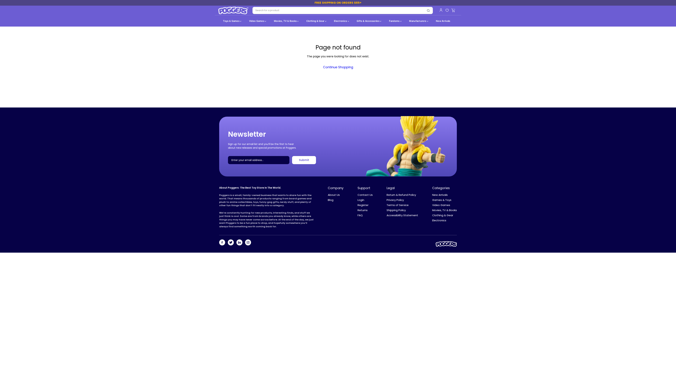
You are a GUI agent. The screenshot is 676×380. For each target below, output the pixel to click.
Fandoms (394, 21)
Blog (330, 200)
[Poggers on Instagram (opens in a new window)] (248, 242)
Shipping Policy (396, 210)
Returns (363, 210)
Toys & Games (231, 21)
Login (361, 200)
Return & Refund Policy (401, 195)
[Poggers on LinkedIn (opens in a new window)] (239, 242)
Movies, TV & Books (285, 21)
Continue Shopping (338, 67)
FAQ (360, 215)
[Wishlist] (447, 10)
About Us (334, 195)
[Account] (441, 10)
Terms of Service (398, 205)
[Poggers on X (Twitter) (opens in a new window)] (231, 242)
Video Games (257, 21)
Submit (304, 160)
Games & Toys (441, 200)
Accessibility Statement (402, 215)
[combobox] (338, 10)
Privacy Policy (395, 200)
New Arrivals (443, 21)
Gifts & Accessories (368, 21)
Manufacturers (418, 21)
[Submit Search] (428, 10)
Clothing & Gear (315, 21)
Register (363, 205)
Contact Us (365, 195)
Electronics (341, 21)
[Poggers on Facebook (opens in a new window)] (222, 242)
